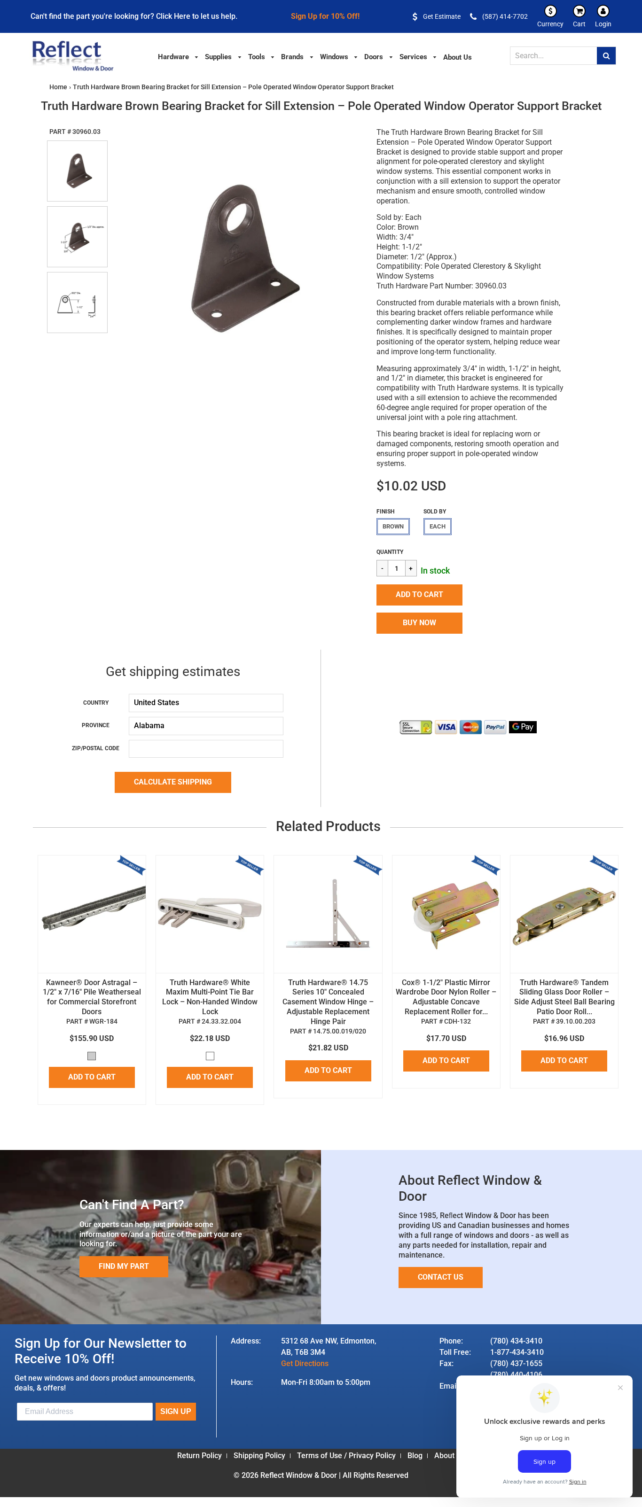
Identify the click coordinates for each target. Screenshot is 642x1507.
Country (96, 702)
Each (438, 526)
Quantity (389, 552)
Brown (393, 526)
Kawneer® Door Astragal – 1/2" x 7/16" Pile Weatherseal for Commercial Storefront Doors (92, 997)
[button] (419, 595)
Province (96, 725)
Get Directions (305, 1363)
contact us (440, 1277)
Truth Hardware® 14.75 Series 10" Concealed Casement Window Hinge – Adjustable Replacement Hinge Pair (328, 1002)
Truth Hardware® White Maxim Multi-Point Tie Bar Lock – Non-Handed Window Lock (210, 997)
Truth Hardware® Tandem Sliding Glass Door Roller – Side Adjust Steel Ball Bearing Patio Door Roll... (564, 997)
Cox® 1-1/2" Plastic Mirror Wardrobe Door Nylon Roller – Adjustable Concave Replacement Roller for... (446, 997)
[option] (237, 257)
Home (58, 87)
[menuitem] (179, 56)
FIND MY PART (124, 1266)
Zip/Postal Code (95, 748)
